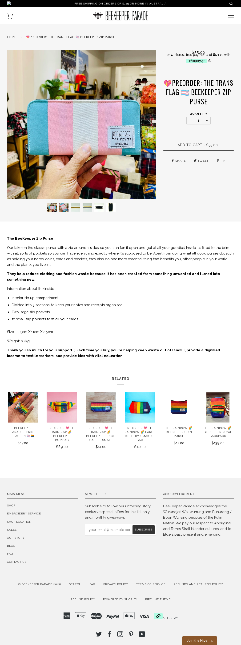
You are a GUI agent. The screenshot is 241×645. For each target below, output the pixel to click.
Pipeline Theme (158, 599)
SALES (12, 529)
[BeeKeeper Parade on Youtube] (142, 635)
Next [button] (147, 124)
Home (11, 37)
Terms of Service (150, 584)
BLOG (11, 545)
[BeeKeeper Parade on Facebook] (109, 635)
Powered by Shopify (120, 599)
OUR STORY (15, 537)
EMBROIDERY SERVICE (24, 513)
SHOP (11, 505)
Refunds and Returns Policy (198, 584)
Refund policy (83, 599)
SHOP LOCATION (19, 521)
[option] (81, 124)
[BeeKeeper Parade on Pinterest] (131, 635)
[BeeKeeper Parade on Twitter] (99, 635)
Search (75, 584)
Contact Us (17, 561)
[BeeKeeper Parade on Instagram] (120, 635)
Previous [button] (15, 124)
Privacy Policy (115, 584)
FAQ (10, 553)
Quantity (198, 113)
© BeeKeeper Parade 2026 (39, 584)
